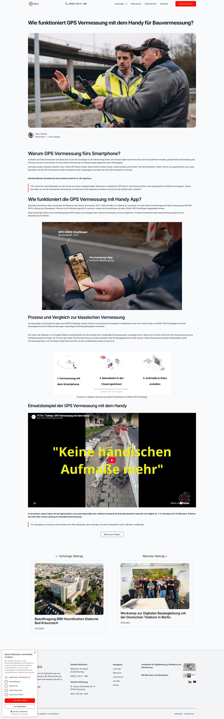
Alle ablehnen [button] (20, 707)
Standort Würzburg (79, 682)
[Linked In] (190, 681)
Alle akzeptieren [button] (20, 700)
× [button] (35, 652)
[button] (121, 3)
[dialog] (19, 683)
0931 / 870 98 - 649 (79, 693)
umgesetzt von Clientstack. (48, 713)
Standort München (78, 664)
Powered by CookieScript (20, 714)
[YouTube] (194, 681)
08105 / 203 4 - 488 (78, 3)
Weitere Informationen (26, 672)
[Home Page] (33, 3)
